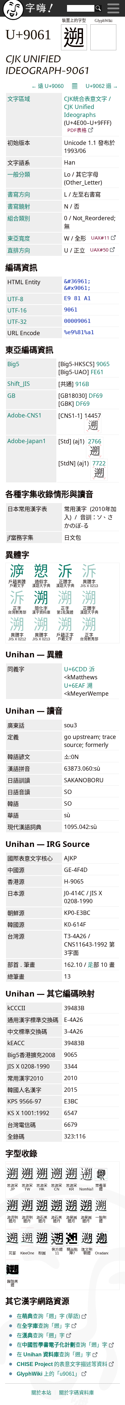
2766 (94, 441)
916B (82, 384)
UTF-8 (15, 299)
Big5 (13, 364)
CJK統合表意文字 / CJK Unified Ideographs (87, 107)
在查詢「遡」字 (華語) (48, 1316)
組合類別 (18, 218)
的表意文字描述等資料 (62, 1364)
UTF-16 (17, 310)
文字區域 (18, 99)
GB (11, 395)
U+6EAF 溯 (78, 685)
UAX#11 (100, 237)
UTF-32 (17, 322)
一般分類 (18, 174)
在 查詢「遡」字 (54, 1354)
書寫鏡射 (18, 206)
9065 (103, 364)
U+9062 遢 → (102, 86)
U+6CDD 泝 (79, 669)
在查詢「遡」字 (43, 1326)
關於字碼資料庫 (76, 1392)
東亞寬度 (18, 238)
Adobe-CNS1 (24, 415)
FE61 (97, 372)
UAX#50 (99, 249)
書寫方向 (18, 194)
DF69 (96, 395)
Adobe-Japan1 (26, 441)
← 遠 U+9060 (47, 86)
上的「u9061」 (48, 1374)
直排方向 (18, 250)
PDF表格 (77, 130)
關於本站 (41, 1392)
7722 (99, 463)
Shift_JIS (18, 383)
